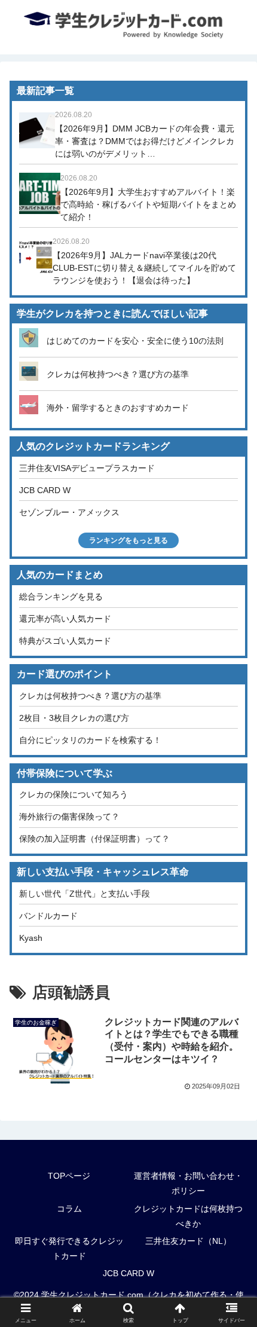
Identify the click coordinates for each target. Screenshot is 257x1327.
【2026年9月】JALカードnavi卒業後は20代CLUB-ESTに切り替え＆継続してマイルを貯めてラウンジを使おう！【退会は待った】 (144, 267)
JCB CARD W (45, 490)
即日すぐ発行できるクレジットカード (69, 1248)
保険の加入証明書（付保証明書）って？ (94, 838)
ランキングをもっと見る (128, 540)
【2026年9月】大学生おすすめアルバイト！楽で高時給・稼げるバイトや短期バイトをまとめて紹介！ (148, 204)
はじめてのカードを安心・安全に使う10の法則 (135, 340)
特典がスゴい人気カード (65, 641)
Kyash (30, 938)
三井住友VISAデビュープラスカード (87, 468)
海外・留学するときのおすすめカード (118, 407)
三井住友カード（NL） (188, 1241)
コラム (69, 1208)
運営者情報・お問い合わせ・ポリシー (188, 1183)
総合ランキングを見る (61, 596)
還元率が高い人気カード (65, 618)
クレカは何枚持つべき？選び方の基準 (118, 374)
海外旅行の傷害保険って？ (69, 816)
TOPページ (69, 1176)
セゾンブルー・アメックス (69, 512)
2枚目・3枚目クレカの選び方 (74, 718)
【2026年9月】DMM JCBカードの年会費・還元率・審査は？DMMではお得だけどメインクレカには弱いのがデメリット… (144, 141)
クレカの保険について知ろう (73, 794)
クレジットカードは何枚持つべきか (188, 1216)
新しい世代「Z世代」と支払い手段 (84, 893)
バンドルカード (48, 916)
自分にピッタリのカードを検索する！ (90, 740)
